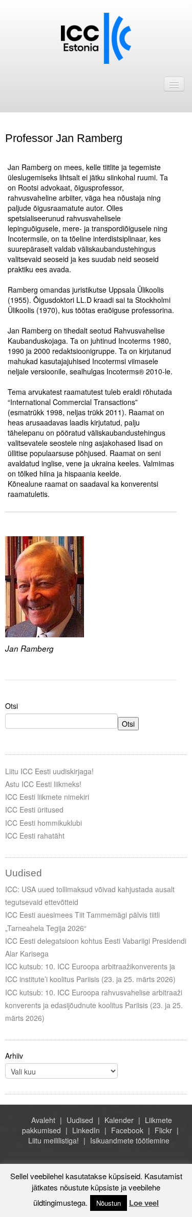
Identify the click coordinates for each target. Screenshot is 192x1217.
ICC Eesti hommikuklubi (43, 823)
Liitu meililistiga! (53, 1140)
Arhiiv (14, 1056)
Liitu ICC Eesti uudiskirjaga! (49, 771)
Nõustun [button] (108, 1203)
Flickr (163, 1130)
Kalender (119, 1120)
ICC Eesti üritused (34, 809)
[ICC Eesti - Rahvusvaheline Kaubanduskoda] (96, 37)
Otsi (11, 706)
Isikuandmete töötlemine (129, 1140)
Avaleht (43, 1120)
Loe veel (144, 1203)
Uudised (80, 1120)
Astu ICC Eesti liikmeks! (43, 784)
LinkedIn (86, 1130)
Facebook (127, 1130)
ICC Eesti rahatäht (35, 835)
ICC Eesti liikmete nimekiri (47, 797)
